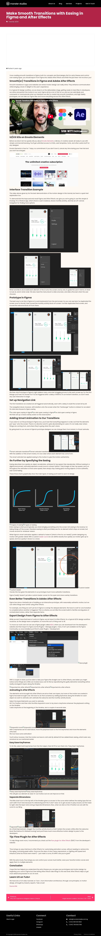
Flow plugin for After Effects (60, 840)
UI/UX (16, 22)
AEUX (52, 625)
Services (69, 3)
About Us (51, 3)
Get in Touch (90, 3)
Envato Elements (48, 141)
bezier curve (43, 537)
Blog (60, 3)
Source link (13, 886)
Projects (79, 3)
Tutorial (11, 22)
